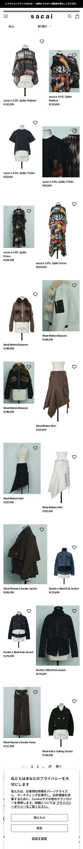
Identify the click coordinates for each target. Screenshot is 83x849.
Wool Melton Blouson (15, 344)
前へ (24, 766)
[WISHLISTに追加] (42, 41)
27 (50, 766)
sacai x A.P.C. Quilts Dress (14, 254)
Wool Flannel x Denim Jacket (20, 588)
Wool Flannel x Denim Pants (19, 742)
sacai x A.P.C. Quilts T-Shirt (18, 173)
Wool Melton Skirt (46, 425)
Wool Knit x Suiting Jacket (57, 751)
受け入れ (39, 817)
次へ (58, 766)
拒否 (39, 828)
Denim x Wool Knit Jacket (64, 588)
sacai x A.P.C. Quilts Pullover (20, 100)
